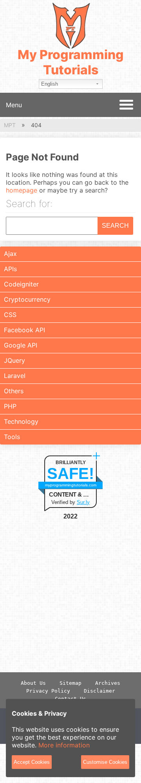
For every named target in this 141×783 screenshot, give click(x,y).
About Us (33, 683)
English (49, 84)
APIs (10, 269)
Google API (20, 345)
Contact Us (70, 699)
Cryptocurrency (27, 299)
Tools (12, 437)
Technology (21, 421)
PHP (10, 406)
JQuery (14, 360)
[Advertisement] (70, 596)
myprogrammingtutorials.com (70, 485)
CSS (10, 315)
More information (64, 745)
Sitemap (70, 683)
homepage (21, 190)
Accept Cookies (32, 762)
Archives (107, 683)
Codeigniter (21, 284)
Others (14, 391)
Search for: (29, 204)
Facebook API (24, 330)
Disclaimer (99, 691)
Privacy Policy (48, 691)
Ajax (10, 253)
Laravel (14, 376)
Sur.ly (83, 502)
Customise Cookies (105, 762)
